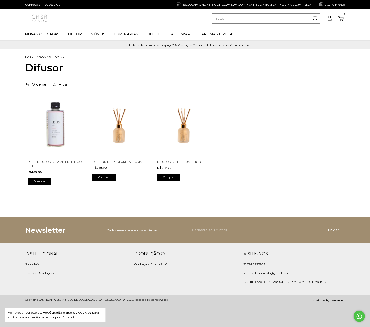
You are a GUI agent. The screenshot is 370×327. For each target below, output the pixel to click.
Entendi (68, 317)
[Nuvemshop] (329, 300)
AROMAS (43, 57)
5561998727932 (254, 264)
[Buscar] (314, 18)
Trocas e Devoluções (39, 273)
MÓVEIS (97, 34)
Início (29, 57)
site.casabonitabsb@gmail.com (266, 273)
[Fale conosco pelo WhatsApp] (359, 316)
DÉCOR (75, 34)
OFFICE (154, 34)
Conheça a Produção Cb (42, 4)
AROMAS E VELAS (218, 34)
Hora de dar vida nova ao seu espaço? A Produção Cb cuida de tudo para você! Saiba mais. (185, 45)
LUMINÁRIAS (126, 34)
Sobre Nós (32, 264)
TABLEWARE (181, 34)
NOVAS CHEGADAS (42, 34)
